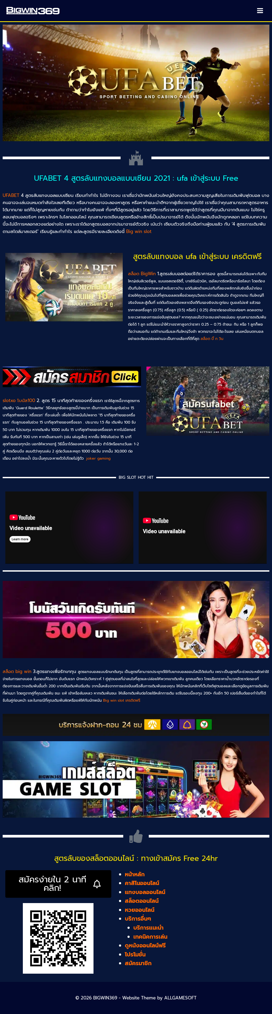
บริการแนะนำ (148, 928)
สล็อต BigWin (142, 273)
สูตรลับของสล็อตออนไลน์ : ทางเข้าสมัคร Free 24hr (136, 858)
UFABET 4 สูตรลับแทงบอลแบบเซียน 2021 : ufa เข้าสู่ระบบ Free (136, 178)
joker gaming (98, 458)
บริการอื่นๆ (138, 918)
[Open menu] (260, 10)
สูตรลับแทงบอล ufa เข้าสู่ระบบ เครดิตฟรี (197, 256)
